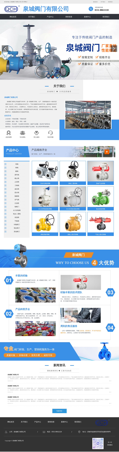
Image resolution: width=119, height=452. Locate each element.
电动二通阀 (17, 214)
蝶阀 (16, 171)
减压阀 (17, 189)
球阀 (16, 164)
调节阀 (17, 175)
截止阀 (17, 178)
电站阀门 (17, 228)
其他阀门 (17, 231)
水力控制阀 (17, 210)
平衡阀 (17, 221)
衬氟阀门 (17, 224)
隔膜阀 (17, 196)
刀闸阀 (17, 185)
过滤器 (17, 203)
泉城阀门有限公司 (13, 374)
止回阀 (17, 182)
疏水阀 (17, 192)
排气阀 (17, 199)
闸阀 (16, 167)
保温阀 (17, 217)
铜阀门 (17, 206)
